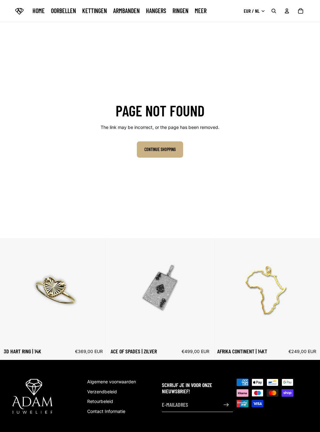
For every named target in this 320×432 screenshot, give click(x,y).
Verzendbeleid (102, 391)
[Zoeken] (274, 11)
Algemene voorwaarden (111, 381)
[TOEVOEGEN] (203, 335)
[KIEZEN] (96, 335)
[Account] (287, 11)
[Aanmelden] (226, 404)
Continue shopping (160, 149)
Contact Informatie (106, 411)
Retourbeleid (100, 401)
